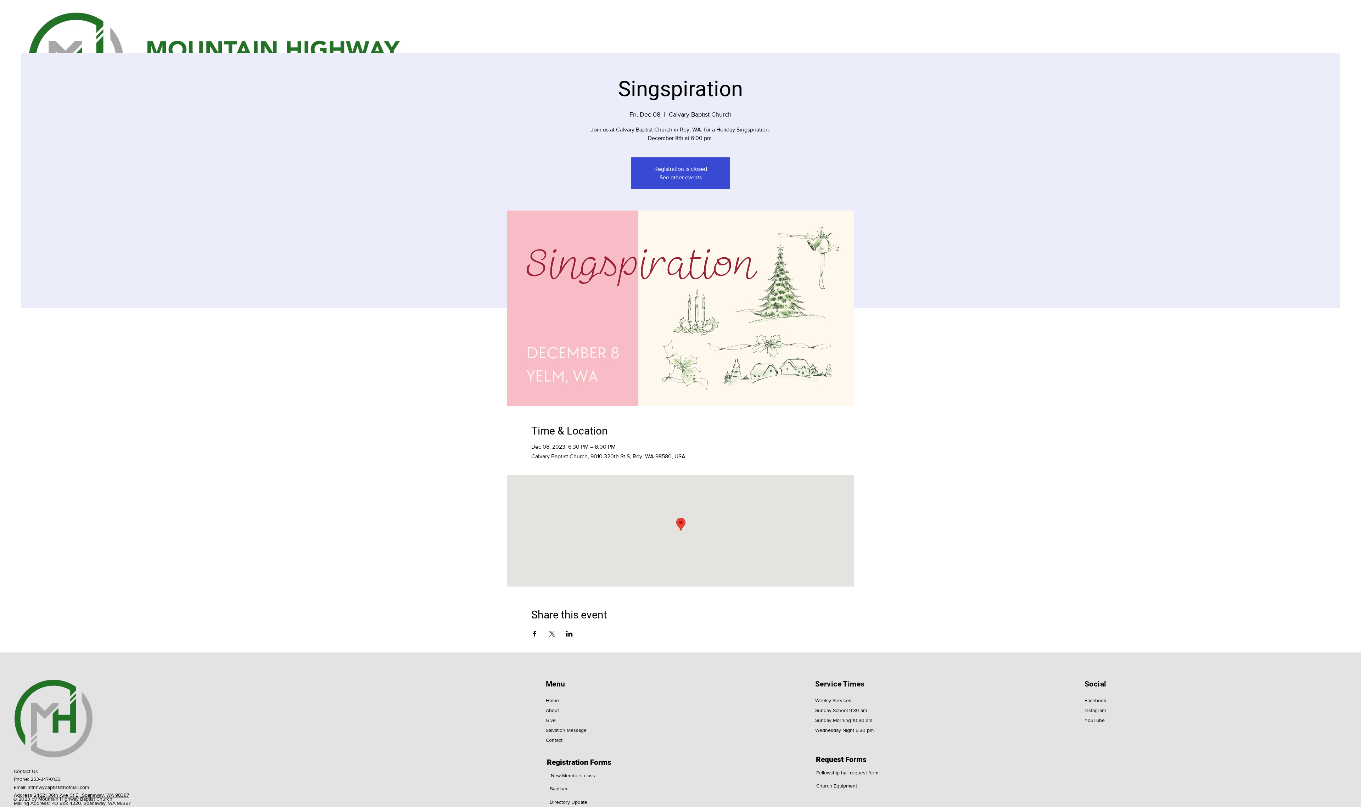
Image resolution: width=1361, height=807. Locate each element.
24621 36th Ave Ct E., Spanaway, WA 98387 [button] (81, 795)
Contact (554, 740)
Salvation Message (566, 730)
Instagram (1095, 710)
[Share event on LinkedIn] (569, 634)
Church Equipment (836, 786)
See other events (681, 177)
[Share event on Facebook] (534, 634)
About (552, 710)
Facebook (1095, 700)
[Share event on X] (552, 634)
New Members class (573, 775)
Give (551, 720)
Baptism (558, 788)
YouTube (1095, 720)
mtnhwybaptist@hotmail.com (58, 787)
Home (552, 700)
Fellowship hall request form (847, 772)
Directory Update (568, 802)
